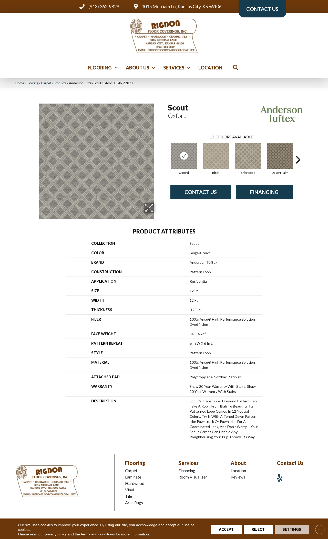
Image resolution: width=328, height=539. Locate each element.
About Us (137, 67)
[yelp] (281, 478)
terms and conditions (98, 534)
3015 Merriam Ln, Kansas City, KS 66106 (181, 6)
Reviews (238, 476)
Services (173, 67)
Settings (292, 529)
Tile (128, 496)
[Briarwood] (248, 156)
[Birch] (216, 156)
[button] (116, 68)
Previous (165, 152)
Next (298, 152)
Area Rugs (134, 502)
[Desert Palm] (280, 156)
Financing (264, 192)
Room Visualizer (192, 476)
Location (210, 67)
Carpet (46, 83)
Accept (226, 529)
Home (19, 83)
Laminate (133, 476)
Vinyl (129, 489)
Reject (258, 529)
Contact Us (200, 192)
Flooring (100, 67)
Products (60, 83)
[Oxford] (184, 156)
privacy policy (56, 534)
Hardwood (134, 483)
